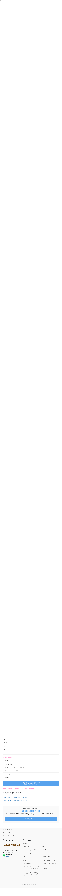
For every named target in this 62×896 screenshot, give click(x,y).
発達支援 (26, 846)
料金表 (26, 856)
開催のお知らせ (8, 760)
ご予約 (44, 843)
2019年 (5, 739)
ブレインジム (8, 764)
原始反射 (7, 777)
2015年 (5, 753)
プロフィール (27, 853)
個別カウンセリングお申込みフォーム (51, 864)
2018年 (5, 742)
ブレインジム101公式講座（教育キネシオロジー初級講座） (31, 874)
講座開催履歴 (27, 863)
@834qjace (6, 856)
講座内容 (25, 860)
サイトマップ (6, 832)
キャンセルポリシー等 (8, 835)
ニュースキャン (9, 774)
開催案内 (44, 846)
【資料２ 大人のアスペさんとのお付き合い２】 (15, 800)
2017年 (5, 746)
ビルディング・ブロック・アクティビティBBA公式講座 (31, 867)
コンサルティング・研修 (30, 850)
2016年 (5, 749)
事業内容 (25, 843)
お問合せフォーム (48, 868)
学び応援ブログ (46, 853)
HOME (44, 850)
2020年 (5, 736)
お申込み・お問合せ (47, 856)
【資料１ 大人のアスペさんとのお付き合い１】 (15, 797)
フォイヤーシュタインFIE (11, 771)
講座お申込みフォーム (49, 860)
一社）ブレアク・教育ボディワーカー (14, 767)
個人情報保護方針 (7, 829)
